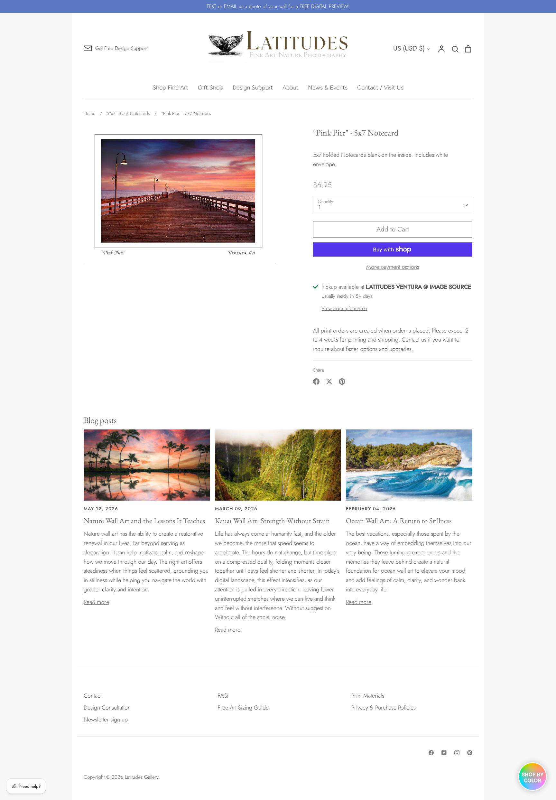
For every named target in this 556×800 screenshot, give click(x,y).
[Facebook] (431, 752)
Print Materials (367, 696)
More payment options (392, 267)
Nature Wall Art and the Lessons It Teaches (144, 520)
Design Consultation (107, 707)
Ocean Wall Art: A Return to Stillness (398, 520)
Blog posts (100, 420)
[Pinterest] (469, 752)
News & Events (328, 87)
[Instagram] (456, 752)
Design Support (253, 87)
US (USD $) (409, 48)
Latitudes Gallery (141, 777)
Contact (93, 696)
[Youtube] (444, 752)
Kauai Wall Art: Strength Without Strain (272, 520)
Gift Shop (210, 87)
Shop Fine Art (170, 87)
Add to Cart (392, 229)
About (290, 87)
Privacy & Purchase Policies (383, 707)
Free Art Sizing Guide (243, 707)
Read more (96, 602)
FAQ (223, 696)
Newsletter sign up (106, 719)
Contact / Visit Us (380, 87)
